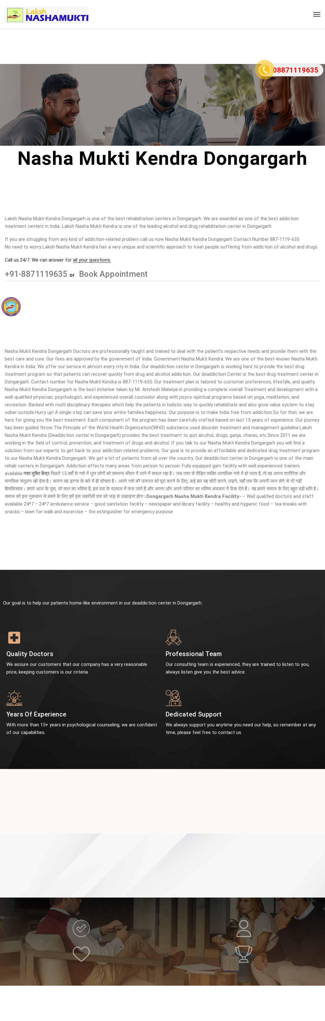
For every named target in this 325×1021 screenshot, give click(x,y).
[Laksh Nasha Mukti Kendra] (47, 14)
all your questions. (92, 260)
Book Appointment (112, 274)
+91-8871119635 (37, 274)
